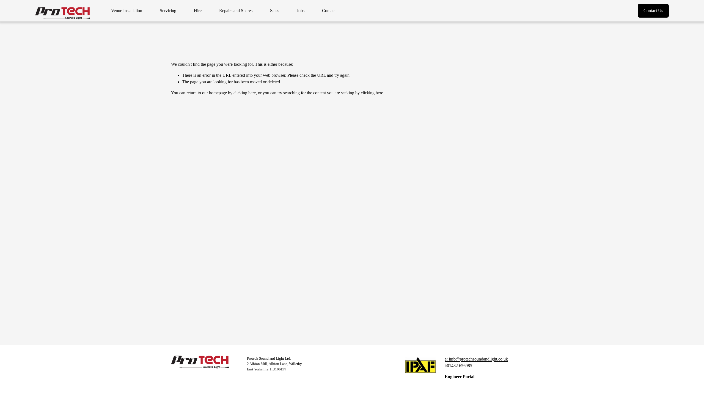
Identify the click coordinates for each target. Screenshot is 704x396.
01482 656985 (459, 365)
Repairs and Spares (235, 10)
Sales (274, 10)
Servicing (168, 10)
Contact (329, 10)
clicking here (244, 92)
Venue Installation (126, 10)
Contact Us (653, 10)
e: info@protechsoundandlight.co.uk (476, 359)
